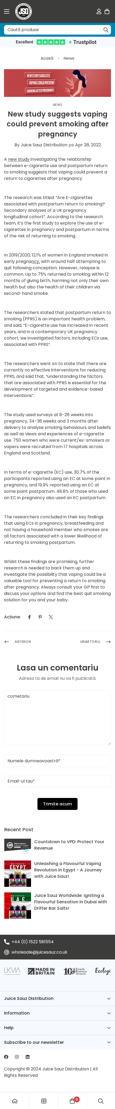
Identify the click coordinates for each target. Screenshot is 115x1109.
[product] (14, 1101)
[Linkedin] (27, 1057)
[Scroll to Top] (105, 1080)
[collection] (44, 1101)
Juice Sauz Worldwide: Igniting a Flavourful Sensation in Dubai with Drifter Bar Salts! (70, 901)
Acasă (47, 58)
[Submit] (106, 29)
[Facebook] (29, 617)
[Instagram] (17, 1057)
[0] (107, 11)
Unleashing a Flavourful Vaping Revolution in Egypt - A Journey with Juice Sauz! (68, 869)
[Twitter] (51, 617)
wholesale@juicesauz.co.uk (39, 952)
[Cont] (99, 11)
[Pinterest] (40, 617)
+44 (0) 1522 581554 (32, 942)
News (69, 58)
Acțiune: (12, 617)
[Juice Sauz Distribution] (23, 11)
